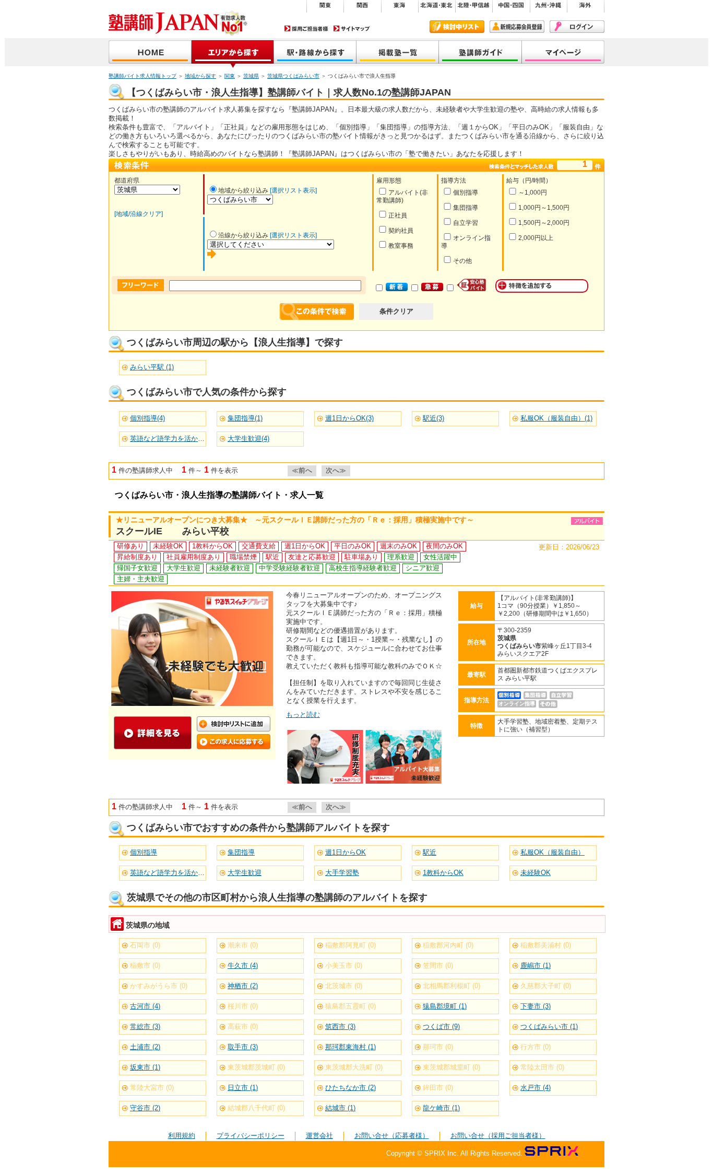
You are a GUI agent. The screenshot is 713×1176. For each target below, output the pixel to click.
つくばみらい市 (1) (549, 1026)
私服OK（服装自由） (552, 852)
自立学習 (465, 223)
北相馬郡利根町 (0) (451, 986)
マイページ (563, 53)
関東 (229, 76)
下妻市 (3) (535, 1006)
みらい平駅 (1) (152, 367)
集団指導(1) (245, 418)
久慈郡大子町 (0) (545, 986)
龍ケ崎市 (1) (441, 1108)
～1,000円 (532, 192)
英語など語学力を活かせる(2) (174, 438)
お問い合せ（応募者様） (391, 1135)
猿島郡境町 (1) (445, 1006)
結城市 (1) (340, 1108)
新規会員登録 (517, 26)
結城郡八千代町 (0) (256, 1108)
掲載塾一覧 (397, 53)
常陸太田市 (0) (542, 1067)
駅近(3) (433, 418)
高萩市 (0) (243, 1026)
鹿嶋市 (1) (535, 965)
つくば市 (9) (441, 1026)
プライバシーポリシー (250, 1135)
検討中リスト (457, 26)
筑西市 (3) (340, 1026)
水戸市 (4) (535, 1087)
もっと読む (303, 714)
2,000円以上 (535, 238)
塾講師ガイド (480, 53)
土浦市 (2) (145, 1047)
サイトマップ (352, 28)
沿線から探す (315, 53)
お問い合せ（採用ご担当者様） (497, 1135)
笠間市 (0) (438, 965)
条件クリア (396, 311)
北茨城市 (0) (343, 986)
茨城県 (251, 76)
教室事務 (400, 246)
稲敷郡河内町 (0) (448, 945)
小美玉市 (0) (343, 965)
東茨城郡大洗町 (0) (354, 1067)
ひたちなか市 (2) (350, 1087)
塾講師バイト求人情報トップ (142, 76)
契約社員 (400, 230)
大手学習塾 (342, 873)
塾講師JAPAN (150, 53)
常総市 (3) (145, 1026)
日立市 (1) (243, 1087)
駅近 (429, 852)
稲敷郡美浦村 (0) (545, 945)
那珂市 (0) (438, 1047)
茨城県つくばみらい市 (293, 76)
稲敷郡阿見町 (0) (350, 945)
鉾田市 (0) (438, 1087)
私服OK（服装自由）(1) (556, 418)
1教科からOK (443, 873)
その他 (462, 261)
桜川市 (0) (243, 1006)
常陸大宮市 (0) (152, 1087)
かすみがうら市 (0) (158, 986)
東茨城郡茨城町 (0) (256, 1067)
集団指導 (465, 208)
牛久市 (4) (243, 965)
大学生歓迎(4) (248, 438)
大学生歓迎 (245, 873)
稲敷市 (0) (145, 965)
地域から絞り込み (243, 190)
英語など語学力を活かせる (170, 873)
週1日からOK (345, 852)
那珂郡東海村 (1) (350, 1047)
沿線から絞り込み (243, 235)
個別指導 (465, 192)
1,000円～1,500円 (543, 208)
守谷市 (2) (145, 1108)
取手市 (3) (243, 1047)
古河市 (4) (145, 1006)
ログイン (577, 26)
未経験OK (535, 873)
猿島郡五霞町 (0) (350, 1006)
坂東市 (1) (145, 1067)
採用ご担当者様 (306, 28)
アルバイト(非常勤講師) (402, 196)
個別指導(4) (147, 418)
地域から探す (233, 53)
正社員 (397, 215)
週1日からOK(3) (349, 418)
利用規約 (181, 1135)
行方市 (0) (535, 1047)
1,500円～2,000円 (543, 223)
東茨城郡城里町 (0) (451, 1067)
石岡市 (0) (145, 945)
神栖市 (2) (243, 986)
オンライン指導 (466, 242)
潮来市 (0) (243, 945)
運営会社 (319, 1135)
